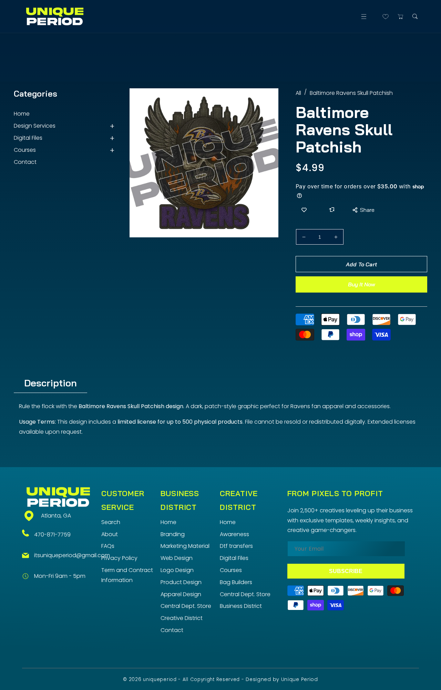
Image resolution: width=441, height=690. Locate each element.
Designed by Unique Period (282, 679)
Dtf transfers (236, 546)
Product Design (181, 582)
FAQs (107, 546)
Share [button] (367, 209)
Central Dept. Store (186, 606)
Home (22, 114)
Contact (25, 162)
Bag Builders (236, 582)
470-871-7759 (52, 535)
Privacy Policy (119, 558)
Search (110, 522)
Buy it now (361, 284)
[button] (364, 16)
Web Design (177, 558)
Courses (25, 150)
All (298, 93)
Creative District (182, 618)
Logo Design (177, 570)
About (109, 534)
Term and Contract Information (127, 575)
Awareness (234, 534)
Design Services (34, 126)
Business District (241, 606)
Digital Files (28, 138)
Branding (173, 534)
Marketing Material (185, 546)
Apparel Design (181, 594)
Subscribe (345, 571)
